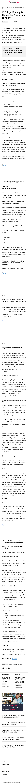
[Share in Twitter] (6, 668)
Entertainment (5, 21)
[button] (2, 2)
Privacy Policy (5, 771)
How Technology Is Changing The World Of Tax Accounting (12, 731)
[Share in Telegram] (8, 668)
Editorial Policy (5, 764)
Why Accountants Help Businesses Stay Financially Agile (13, 746)
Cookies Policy (5, 768)
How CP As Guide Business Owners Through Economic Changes (13, 738)
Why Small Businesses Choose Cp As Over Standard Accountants (13, 716)
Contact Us (4, 774)
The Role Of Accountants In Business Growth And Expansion (13, 723)
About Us (4, 761)
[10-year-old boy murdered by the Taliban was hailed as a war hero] (8, 681)
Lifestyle (4, 683)
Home (3, 7)
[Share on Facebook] (3, 668)
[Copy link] (11, 668)
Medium (14, 659)
